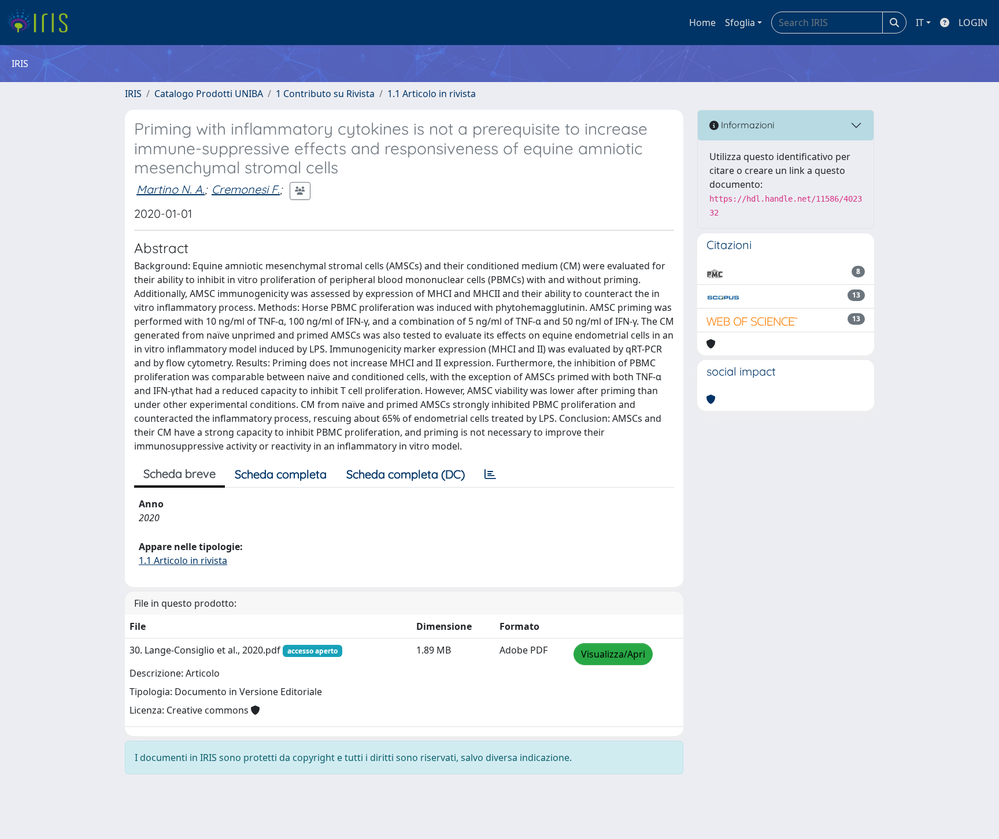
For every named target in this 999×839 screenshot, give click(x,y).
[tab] (490, 474)
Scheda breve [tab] (179, 473)
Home (702, 22)
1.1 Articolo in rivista (431, 93)
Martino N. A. (170, 189)
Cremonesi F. (246, 189)
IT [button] (920, 22)
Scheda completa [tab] (281, 474)
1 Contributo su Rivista (325, 93)
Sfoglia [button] (740, 22)
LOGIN (973, 22)
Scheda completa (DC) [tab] (405, 474)
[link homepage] (42, 22)
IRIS (133, 93)
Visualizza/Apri (613, 654)
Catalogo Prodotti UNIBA (208, 93)
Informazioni (746, 125)
